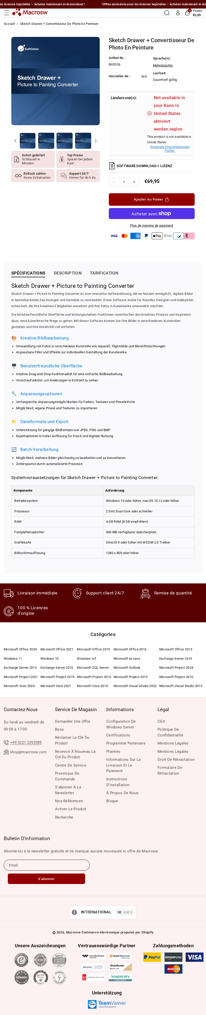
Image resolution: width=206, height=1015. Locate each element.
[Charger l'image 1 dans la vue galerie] (28, 141)
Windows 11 (13, 658)
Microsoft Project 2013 (131, 677)
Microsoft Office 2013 (175, 649)
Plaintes (113, 751)
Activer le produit (70, 809)
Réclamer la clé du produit (72, 740)
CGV (161, 721)
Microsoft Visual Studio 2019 (180, 686)
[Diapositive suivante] (96, 141)
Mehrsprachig (163, 65)
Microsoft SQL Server (93, 667)
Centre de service (70, 765)
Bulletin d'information (27, 838)
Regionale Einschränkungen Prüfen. (170, 149)
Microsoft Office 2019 (93, 649)
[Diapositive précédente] (15, 141)
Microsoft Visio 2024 (19, 686)
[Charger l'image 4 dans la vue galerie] (83, 141)
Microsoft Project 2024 (176, 667)
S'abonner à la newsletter (68, 790)
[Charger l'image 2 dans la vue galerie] (46, 141)
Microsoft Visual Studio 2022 (135, 686)
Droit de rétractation (176, 759)
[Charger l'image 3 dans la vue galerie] (65, 141)
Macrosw (73, 932)
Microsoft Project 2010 (176, 677)
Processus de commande (67, 776)
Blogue (112, 801)
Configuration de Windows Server (121, 724)
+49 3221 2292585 (26, 742)
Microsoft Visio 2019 (92, 686)
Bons (59, 729)
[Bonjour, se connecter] (178, 13)
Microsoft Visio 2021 (55, 686)
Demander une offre (72, 721)
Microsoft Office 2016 (130, 649)
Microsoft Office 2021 (56, 649)
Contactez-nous (21, 709)
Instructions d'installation (117, 782)
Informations (120, 709)
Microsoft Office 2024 (20, 649)
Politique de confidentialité (170, 732)
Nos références (69, 801)
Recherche (64, 817)
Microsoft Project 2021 (21, 677)
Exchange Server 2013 (20, 667)
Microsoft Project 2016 (94, 677)
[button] (8, 13)
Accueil (9, 24)
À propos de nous (122, 793)
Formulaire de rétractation (170, 770)
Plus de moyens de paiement (151, 225)
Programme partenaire (125, 743)
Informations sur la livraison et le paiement (123, 765)
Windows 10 (49, 658)
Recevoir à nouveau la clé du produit (75, 754)
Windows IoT (86, 658)
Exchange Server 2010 (56, 667)
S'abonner (46, 879)
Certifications (118, 735)
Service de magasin (76, 709)
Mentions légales (173, 743)
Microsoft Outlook (127, 667)
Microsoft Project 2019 (57, 677)
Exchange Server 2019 (175, 658)
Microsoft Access (127, 658)
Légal (163, 709)
